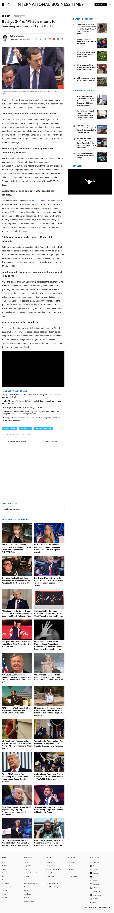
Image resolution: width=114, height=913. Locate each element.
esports (26, 890)
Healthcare (27, 869)
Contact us (49, 866)
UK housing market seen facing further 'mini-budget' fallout (86, 54)
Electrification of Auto (31, 873)
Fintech (26, 897)
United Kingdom (73, 873)
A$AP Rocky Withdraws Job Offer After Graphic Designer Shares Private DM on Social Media (16, 710)
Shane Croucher (18, 36)
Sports (4, 894)
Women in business (30, 887)
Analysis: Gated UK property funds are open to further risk (86, 41)
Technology (5, 883)
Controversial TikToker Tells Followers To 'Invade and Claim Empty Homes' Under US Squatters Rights (86, 29)
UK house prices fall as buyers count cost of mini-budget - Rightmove (86, 67)
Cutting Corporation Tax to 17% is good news (22, 408)
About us (49, 862)
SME (3, 876)
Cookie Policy (50, 876)
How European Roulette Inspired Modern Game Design (85, 155)
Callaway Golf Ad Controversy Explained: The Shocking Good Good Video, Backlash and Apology (49, 613)
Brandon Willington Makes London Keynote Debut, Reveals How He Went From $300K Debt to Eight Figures (86, 143)
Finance (26, 876)
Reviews (4, 897)
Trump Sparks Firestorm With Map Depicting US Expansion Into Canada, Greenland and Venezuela (48, 743)
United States (72, 876)
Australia (71, 862)
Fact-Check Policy (52, 887)
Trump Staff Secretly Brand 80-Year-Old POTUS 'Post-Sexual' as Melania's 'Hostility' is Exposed (16, 842)
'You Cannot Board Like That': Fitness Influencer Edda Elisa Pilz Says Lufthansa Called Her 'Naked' (49, 677)
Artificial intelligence (30, 883)
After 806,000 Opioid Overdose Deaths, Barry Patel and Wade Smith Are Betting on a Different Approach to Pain (86, 100)
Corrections (49, 880)
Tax (32, 201)
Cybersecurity (28, 880)
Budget (10, 104)
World (3, 862)
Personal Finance (7, 880)
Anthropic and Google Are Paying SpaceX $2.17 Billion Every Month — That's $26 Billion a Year (48, 776)
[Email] (58, 39)
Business (5, 873)
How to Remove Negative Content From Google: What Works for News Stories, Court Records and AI (86, 115)
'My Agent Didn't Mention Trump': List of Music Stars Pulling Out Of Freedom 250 (16, 644)
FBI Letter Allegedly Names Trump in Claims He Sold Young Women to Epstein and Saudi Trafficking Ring (17, 613)
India (69, 866)
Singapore (71, 869)
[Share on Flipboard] (50, 39)
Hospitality (27, 866)
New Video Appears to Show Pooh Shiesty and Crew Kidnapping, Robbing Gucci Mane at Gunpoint (48, 842)
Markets (4, 869)
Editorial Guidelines (49, 441)
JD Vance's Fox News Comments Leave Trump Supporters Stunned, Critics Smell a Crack (48, 809)
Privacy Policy (50, 873)
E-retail (26, 862)
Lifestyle (4, 890)
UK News (5, 866)
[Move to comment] (62, 39)
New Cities (27, 894)
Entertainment (6, 887)
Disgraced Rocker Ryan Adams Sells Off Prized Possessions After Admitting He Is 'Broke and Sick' (16, 580)
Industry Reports (29, 901)
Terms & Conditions (52, 869)
